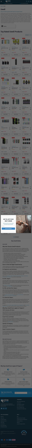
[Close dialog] (30, 216)
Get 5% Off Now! (8, 228)
